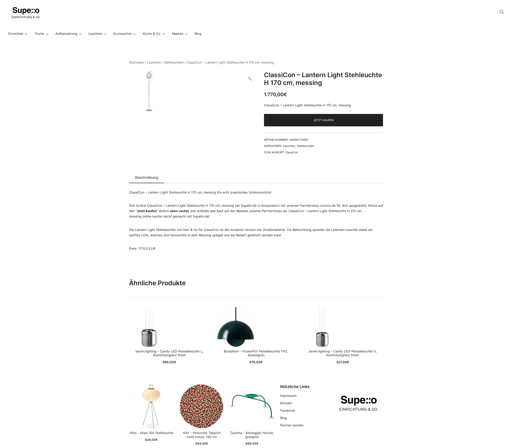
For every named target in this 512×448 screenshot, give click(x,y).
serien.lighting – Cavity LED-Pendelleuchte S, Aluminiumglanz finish (343, 353)
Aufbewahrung (66, 34)
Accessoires (122, 34)
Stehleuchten (174, 62)
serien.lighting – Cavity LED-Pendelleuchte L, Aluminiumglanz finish (169, 353)
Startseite (136, 62)
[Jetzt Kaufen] (151, 406)
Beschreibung (146, 177)
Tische (39, 34)
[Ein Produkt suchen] (501, 12)
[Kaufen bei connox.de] (252, 406)
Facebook (287, 410)
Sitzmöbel (15, 34)
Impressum (288, 396)
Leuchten (95, 34)
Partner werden (292, 425)
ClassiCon (291, 152)
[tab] (146, 178)
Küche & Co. (152, 34)
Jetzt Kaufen (323, 120)
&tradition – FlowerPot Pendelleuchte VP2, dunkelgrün (256, 353)
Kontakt (286, 403)
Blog (198, 34)
